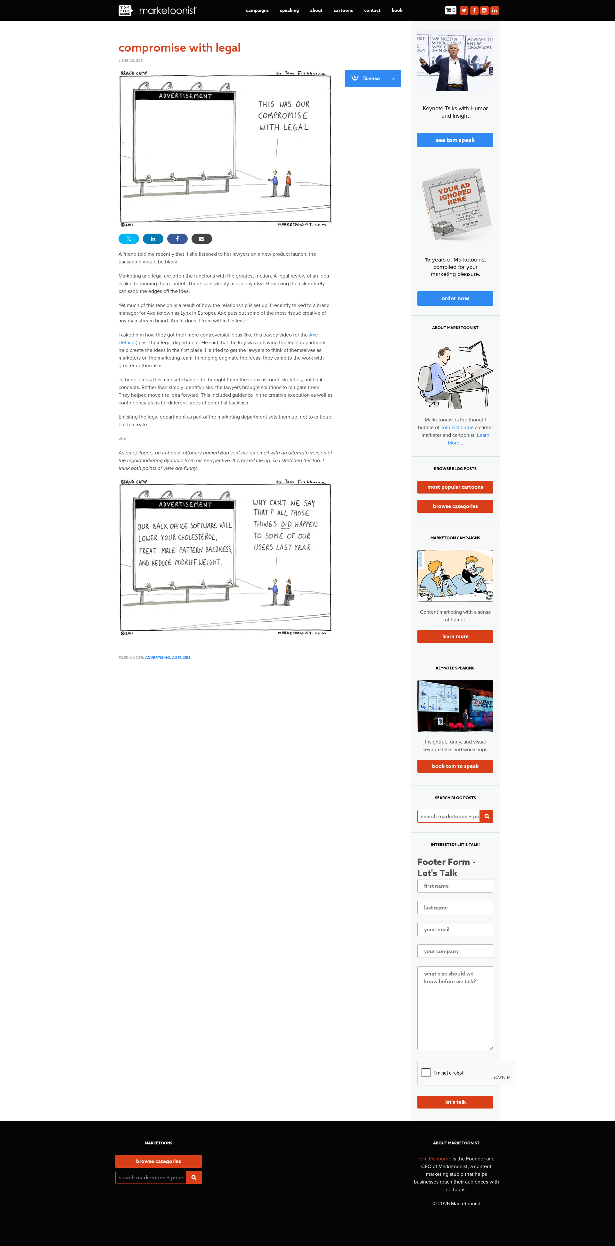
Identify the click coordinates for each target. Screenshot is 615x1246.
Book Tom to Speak (455, 766)
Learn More (455, 636)
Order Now (455, 298)
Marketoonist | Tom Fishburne (158, 10)
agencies (181, 657)
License (371, 78)
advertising (157, 657)
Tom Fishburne (457, 427)
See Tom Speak (455, 140)
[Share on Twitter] (129, 239)
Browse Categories (455, 506)
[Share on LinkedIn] (153, 239)
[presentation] (466, 1073)
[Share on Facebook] (177, 239)
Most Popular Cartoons (455, 487)
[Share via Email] (202, 239)
